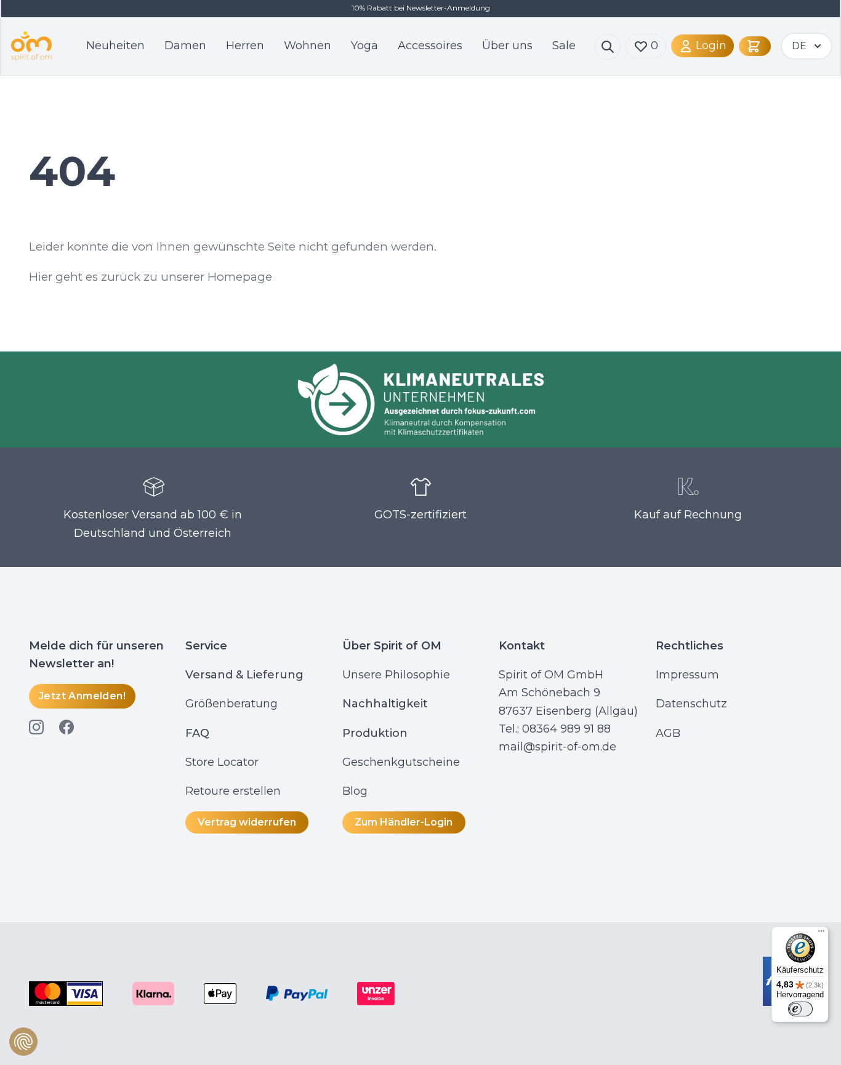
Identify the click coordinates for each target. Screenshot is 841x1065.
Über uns (507, 45)
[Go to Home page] (31, 46)
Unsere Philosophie (396, 674)
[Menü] (821, 933)
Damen (185, 45)
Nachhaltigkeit (385, 703)
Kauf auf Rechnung (688, 514)
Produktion (375, 733)
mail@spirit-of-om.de (557, 747)
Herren (245, 45)
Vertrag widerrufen (247, 822)
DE (799, 46)
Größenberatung (233, 703)
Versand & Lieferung (244, 674)
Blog (356, 791)
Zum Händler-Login (404, 822)
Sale (564, 45)
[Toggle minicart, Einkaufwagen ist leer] (755, 46)
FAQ (197, 733)
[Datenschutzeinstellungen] (23, 1041)
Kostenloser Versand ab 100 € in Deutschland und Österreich (152, 523)
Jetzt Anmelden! (82, 696)
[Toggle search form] (607, 46)
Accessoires (430, 45)
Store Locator (222, 762)
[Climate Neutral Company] (420, 400)
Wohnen (307, 45)
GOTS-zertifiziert (420, 514)
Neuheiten (115, 45)
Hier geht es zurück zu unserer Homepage (150, 277)
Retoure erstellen (233, 791)
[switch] (800, 1009)
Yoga (364, 45)
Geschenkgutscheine (401, 762)
